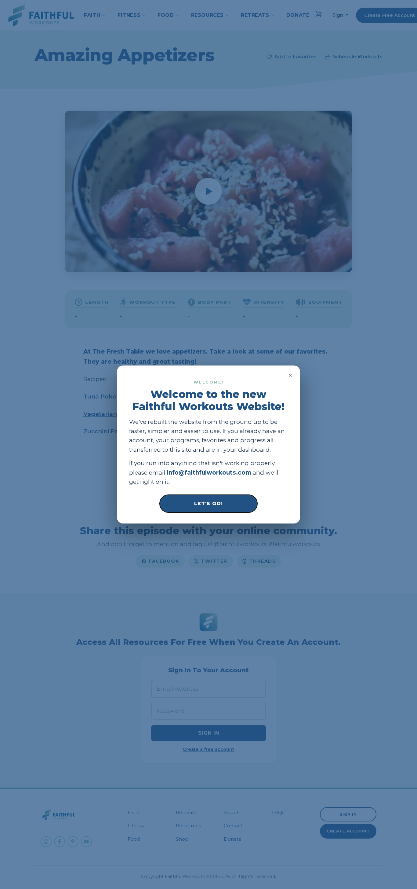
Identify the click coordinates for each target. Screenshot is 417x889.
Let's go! (208, 503)
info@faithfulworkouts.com (209, 472)
